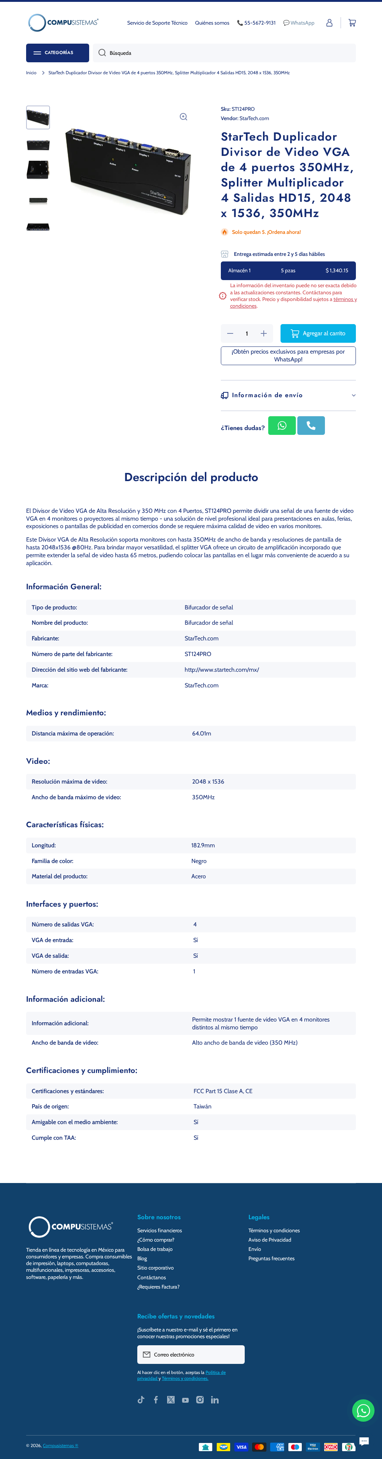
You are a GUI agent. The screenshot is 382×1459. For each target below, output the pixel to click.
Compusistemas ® (60, 1445)
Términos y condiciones (274, 1230)
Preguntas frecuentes (271, 1258)
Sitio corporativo (155, 1267)
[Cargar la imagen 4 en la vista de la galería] (38, 200)
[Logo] (63, 22)
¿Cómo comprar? (155, 1239)
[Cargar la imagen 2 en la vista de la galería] (38, 145)
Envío (254, 1249)
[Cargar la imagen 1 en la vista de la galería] (38, 117)
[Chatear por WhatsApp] (363, 1410)
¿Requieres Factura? (158, 1286)
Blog (142, 1258)
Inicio (31, 72)
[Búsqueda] (99, 53)
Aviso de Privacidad (269, 1239)
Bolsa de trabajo (155, 1249)
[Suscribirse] (235, 1354)
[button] (352, 22)
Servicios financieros (159, 1230)
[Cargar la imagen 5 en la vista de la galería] (38, 228)
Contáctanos (151, 1277)
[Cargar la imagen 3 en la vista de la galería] (38, 173)
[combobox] (224, 53)
